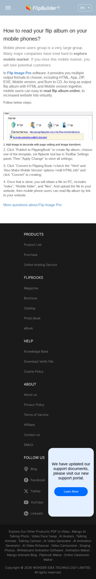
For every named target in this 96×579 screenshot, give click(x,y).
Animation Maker (78, 550)
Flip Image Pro (19, 73)
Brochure (30, 298)
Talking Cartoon (30, 541)
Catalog (29, 308)
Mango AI (79, 531)
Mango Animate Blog (22, 555)
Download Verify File (38, 361)
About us (30, 394)
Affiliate (29, 425)
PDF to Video (61, 531)
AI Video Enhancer (36, 545)
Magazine (31, 288)
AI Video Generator (58, 541)
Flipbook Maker (50, 555)
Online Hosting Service (40, 265)
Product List (33, 244)
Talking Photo (19, 536)
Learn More (71, 491)
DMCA (28, 445)
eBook (28, 328)
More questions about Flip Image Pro (32, 205)
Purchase (31, 255)
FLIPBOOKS (33, 277)
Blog (34, 468)
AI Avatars (67, 536)
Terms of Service (36, 415)
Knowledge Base (36, 351)
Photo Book (32, 318)
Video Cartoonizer (64, 545)
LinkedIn (37, 513)
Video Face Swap (44, 536)
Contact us (32, 435)
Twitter (36, 491)
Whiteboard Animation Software (40, 550)
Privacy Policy (34, 405)
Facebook (38, 480)
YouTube (37, 502)
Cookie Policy (34, 371)
